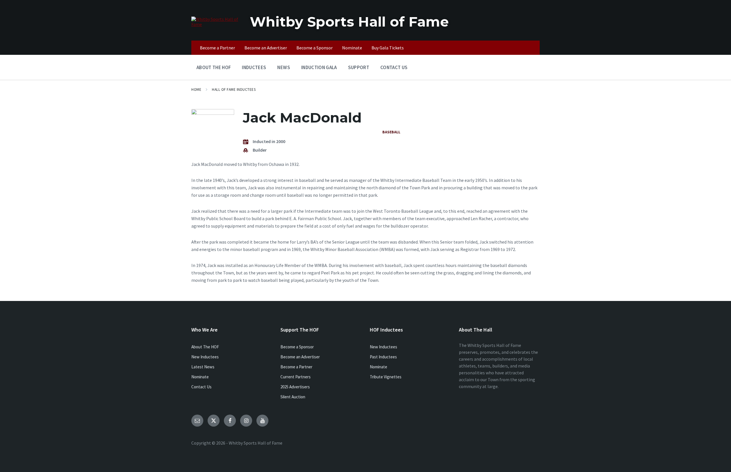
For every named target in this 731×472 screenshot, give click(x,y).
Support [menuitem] (358, 67)
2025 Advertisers (295, 386)
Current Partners (295, 376)
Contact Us (201, 386)
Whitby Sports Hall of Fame (349, 21)
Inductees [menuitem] (254, 67)
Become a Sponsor (297, 347)
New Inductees (205, 356)
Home (196, 89)
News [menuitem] (283, 67)
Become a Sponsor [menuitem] (314, 48)
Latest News (202, 366)
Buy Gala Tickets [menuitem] (387, 48)
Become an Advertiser (300, 356)
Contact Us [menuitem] (393, 67)
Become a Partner (296, 366)
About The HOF (205, 347)
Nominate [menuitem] (352, 48)
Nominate (200, 376)
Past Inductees (383, 356)
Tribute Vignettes (385, 376)
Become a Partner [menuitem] (217, 48)
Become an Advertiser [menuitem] (265, 48)
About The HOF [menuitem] (213, 67)
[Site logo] (216, 24)
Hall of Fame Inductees (234, 89)
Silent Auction (292, 396)
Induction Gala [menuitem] (319, 67)
